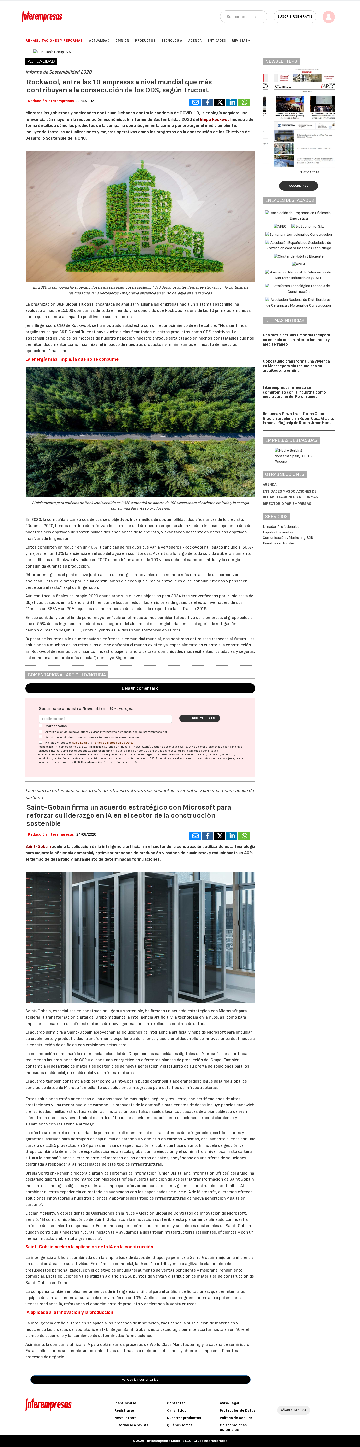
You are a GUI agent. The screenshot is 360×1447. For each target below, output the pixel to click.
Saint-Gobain (38, 846)
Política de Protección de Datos (113, 743)
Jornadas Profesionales (281, 526)
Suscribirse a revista (131, 1425)
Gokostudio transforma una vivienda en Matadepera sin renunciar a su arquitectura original (296, 366)
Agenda (195, 41)
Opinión (122, 41)
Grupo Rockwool (215, 119)
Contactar (176, 1403)
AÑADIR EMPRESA (293, 1410)
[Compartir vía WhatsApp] (244, 102)
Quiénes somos (179, 1425)
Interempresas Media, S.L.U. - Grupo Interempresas (187, 1441)
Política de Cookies (236, 1418)
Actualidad (99, 41)
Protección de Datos (237, 1410)
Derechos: (174, 754)
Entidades (217, 41)
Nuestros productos (184, 1418)
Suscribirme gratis (199, 718)
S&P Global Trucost (74, 304)
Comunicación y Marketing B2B (288, 537)
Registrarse (124, 1410)
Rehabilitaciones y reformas (54, 40)
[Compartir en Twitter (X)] (219, 102)
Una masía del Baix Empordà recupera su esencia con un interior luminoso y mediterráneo (296, 340)
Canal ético (177, 1410)
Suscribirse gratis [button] (294, 16)
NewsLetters (125, 1418)
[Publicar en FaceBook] (207, 102)
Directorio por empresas (287, 503)
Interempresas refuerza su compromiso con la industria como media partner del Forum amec (294, 392)
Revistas (240, 41)
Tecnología (171, 41)
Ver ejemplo (121, 709)
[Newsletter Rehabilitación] (299, 118)
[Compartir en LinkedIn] (231, 102)
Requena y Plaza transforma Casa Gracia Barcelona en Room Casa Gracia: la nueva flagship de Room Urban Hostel (299, 418)
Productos (145, 41)
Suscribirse (298, 186)
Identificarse (125, 1403)
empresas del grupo (117, 754)
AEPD (77, 762)
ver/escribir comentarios (140, 1379)
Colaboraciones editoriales (233, 1427)
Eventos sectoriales (279, 543)
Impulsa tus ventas (278, 532)
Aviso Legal (79, 743)
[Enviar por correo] (195, 102)
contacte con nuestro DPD (138, 758)
